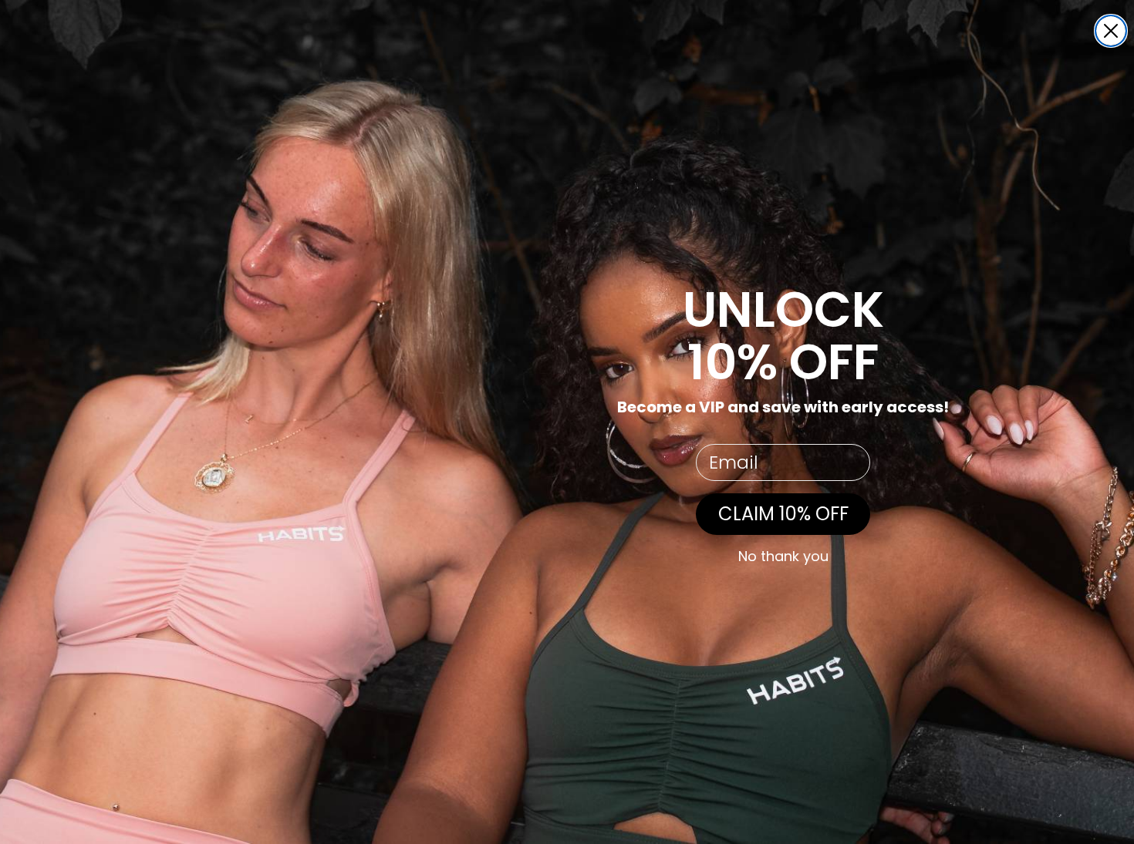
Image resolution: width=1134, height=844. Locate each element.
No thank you (783, 556)
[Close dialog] (1110, 30)
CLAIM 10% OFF (783, 513)
